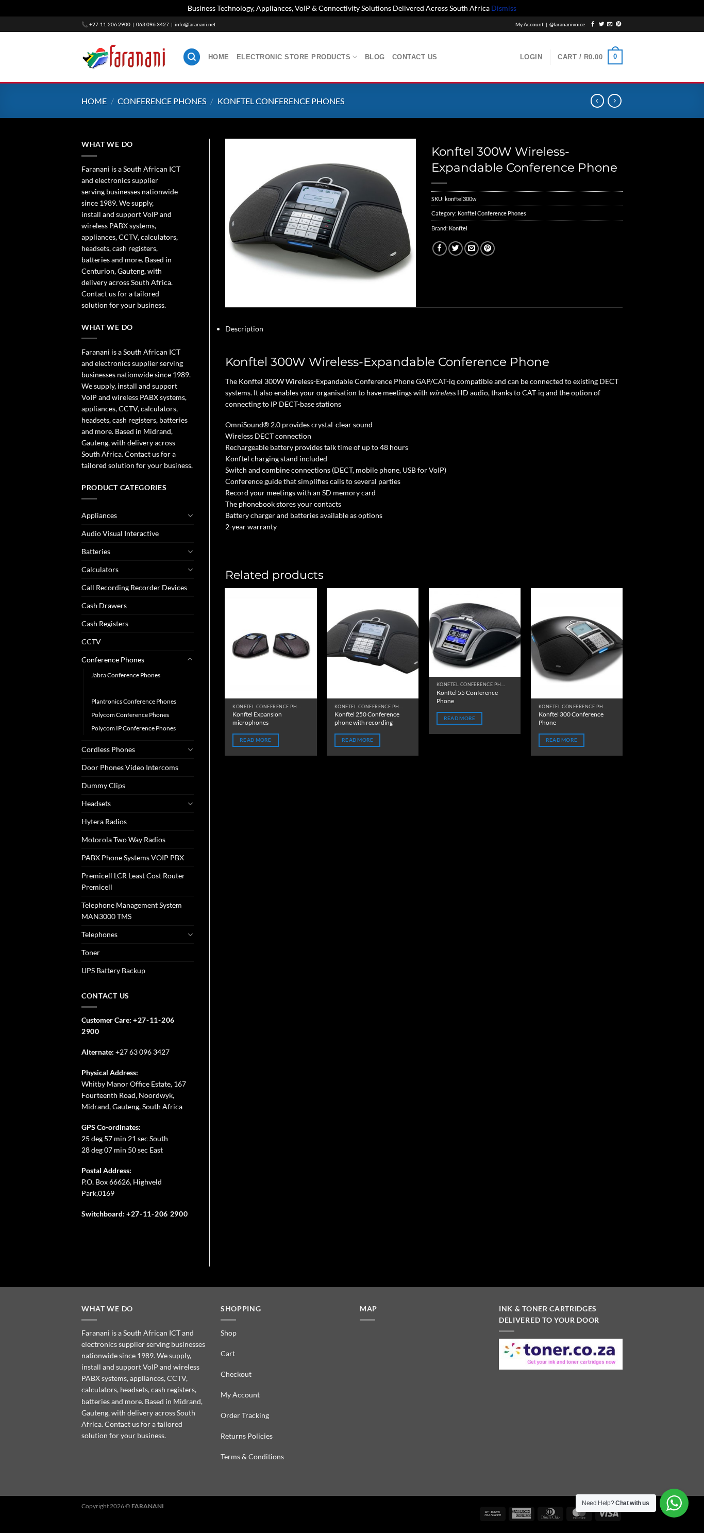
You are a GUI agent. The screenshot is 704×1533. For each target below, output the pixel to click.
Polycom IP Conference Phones (133, 728)
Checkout (236, 1374)
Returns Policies (247, 1435)
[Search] (191, 56)
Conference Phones (162, 101)
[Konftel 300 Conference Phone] (577, 643)
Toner (90, 952)
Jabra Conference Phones (125, 675)
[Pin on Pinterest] (487, 248)
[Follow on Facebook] (592, 24)
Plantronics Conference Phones (133, 701)
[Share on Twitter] (455, 248)
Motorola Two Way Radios (123, 839)
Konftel (458, 228)
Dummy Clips (103, 785)
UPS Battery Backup (113, 970)
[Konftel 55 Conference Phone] (475, 632)
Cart (228, 1353)
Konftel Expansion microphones (257, 718)
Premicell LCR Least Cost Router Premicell (133, 881)
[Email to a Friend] (471, 248)
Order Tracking (245, 1415)
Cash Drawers (104, 605)
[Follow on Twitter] (601, 24)
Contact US (415, 57)
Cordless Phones (108, 749)
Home (218, 57)
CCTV (91, 641)
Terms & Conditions (252, 1456)
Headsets (96, 803)
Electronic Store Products (294, 57)
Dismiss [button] (503, 8)
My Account (240, 1394)
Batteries (95, 551)
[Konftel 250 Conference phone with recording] (372, 643)
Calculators (100, 569)
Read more (256, 740)
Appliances (99, 515)
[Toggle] (190, 515)
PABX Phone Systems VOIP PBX (132, 857)
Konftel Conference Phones (280, 101)
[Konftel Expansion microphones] (270, 643)
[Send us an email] (609, 24)
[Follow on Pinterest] (618, 24)
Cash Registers (104, 623)
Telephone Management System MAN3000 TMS (131, 911)
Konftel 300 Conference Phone (571, 718)
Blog (375, 57)
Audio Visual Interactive (120, 533)
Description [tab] (244, 328)
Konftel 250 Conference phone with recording (366, 718)
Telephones (99, 934)
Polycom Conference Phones (130, 715)
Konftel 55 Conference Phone (467, 697)
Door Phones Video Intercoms (129, 767)
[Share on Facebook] (439, 248)
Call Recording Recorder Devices (134, 587)
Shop (229, 1332)
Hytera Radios (104, 821)
